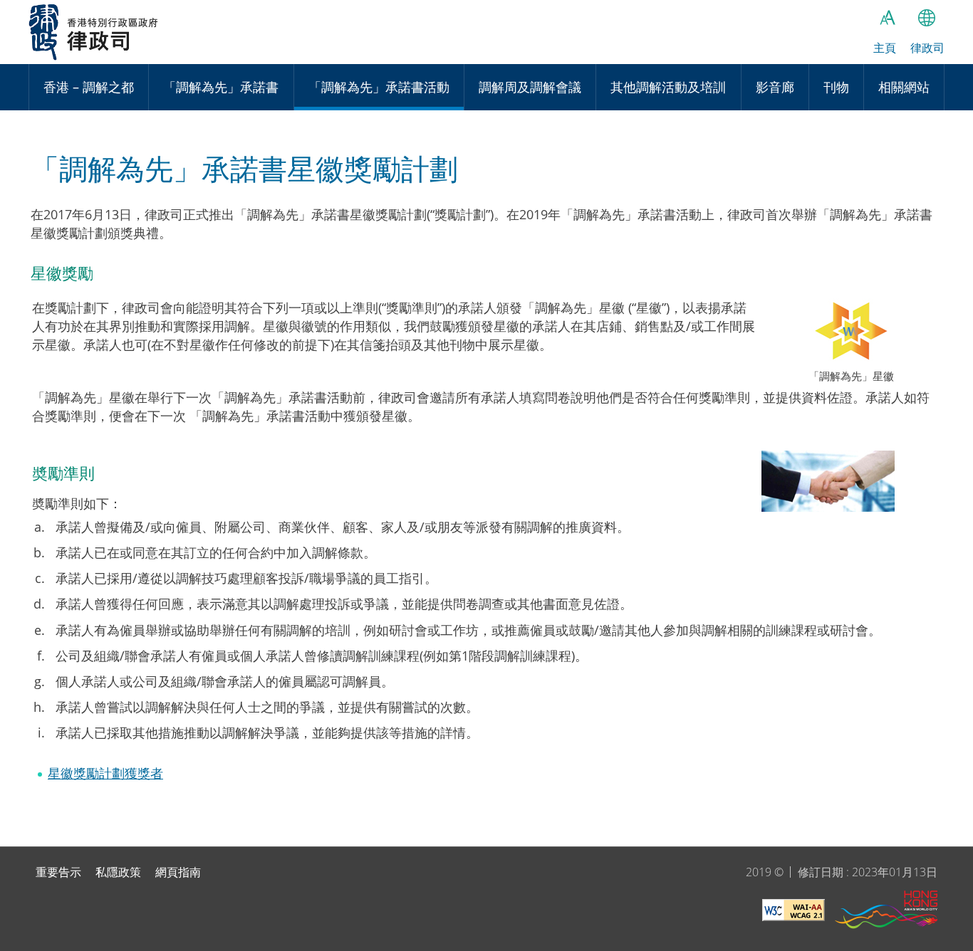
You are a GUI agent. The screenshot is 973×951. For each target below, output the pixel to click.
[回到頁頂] (954, 827)
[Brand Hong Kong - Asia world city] (886, 911)
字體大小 (887, 17)
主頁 (884, 48)
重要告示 (58, 872)
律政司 (94, 32)
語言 (926, 17)
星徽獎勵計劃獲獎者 (105, 773)
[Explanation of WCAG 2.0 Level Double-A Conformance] (793, 912)
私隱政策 (118, 872)
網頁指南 (178, 872)
